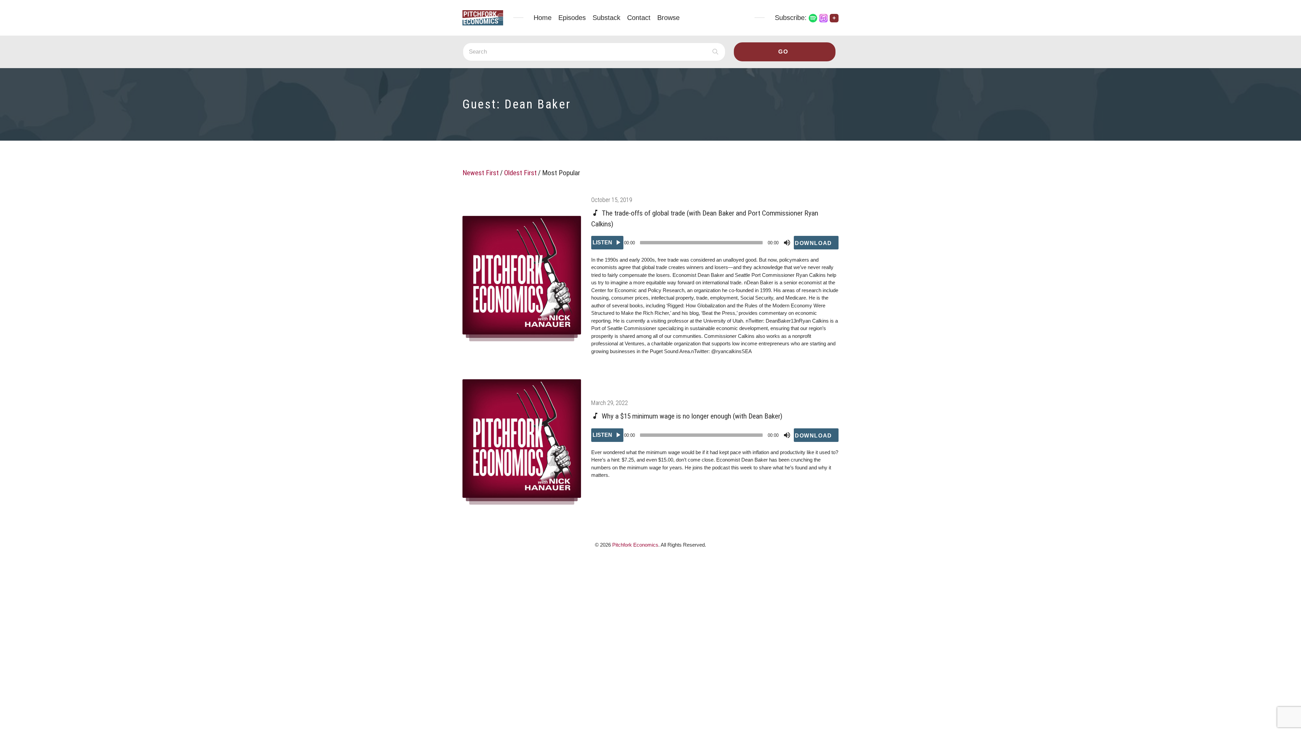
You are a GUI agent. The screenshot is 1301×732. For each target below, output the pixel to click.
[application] (715, 242)
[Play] (607, 242)
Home (543, 17)
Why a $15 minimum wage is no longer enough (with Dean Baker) (692, 416)
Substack (606, 17)
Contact (638, 17)
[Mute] (787, 242)
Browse (668, 17)
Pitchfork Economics (635, 545)
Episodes (572, 17)
